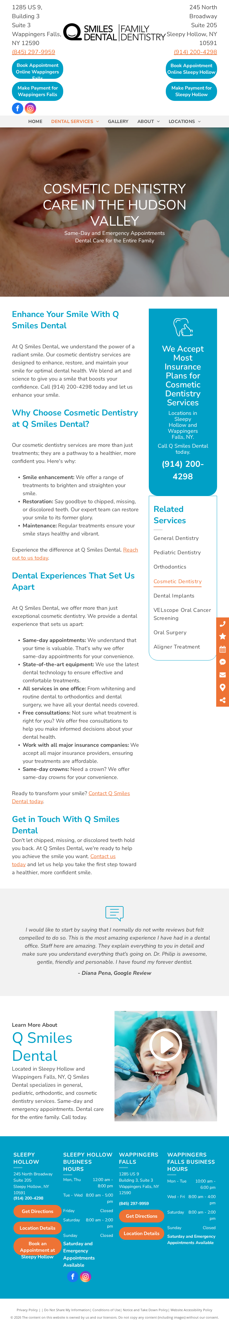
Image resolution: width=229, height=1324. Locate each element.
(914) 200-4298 (195, 52)
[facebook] (17, 109)
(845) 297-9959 (33, 52)
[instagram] (30, 109)
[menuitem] (35, 121)
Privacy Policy (27, 1310)
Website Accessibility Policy (191, 1310)
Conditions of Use (106, 1310)
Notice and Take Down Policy (145, 1310)
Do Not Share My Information (67, 1310)
